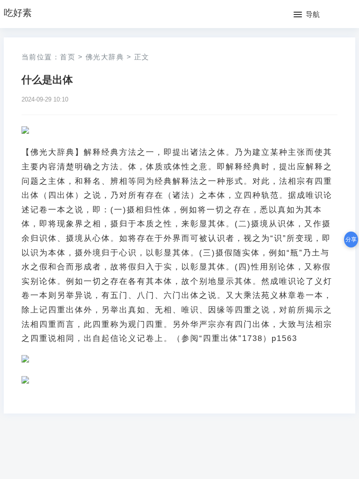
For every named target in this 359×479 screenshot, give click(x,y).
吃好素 (18, 12)
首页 (67, 57)
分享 (351, 239)
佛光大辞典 (105, 57)
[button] (307, 15)
